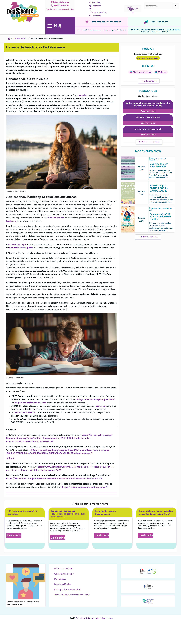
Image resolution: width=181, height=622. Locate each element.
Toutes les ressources (149, 142)
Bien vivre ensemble (142, 72)
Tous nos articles (20, 39)
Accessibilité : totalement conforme (72, 595)
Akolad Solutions (104, 618)
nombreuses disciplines (21, 248)
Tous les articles (148, 81)
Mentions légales (62, 584)
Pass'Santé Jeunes (85, 618)
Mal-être (162, 72)
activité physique (17, 244)
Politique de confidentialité (67, 589)
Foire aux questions (64, 569)
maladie (83, 95)
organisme (101, 406)
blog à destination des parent (29, 403)
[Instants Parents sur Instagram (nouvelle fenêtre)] (133, 13)
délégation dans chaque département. (96, 400)
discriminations (56, 218)
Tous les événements (148, 237)
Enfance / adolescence (148, 58)
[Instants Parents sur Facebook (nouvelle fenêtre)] (137, 8)
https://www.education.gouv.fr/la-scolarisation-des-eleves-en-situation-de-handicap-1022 (54, 479)
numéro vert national (25, 412)
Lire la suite (14, 535)
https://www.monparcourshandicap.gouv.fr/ (85, 487)
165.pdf (10, 458)
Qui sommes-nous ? (64, 574)
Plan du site (60, 579)
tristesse (11, 221)
